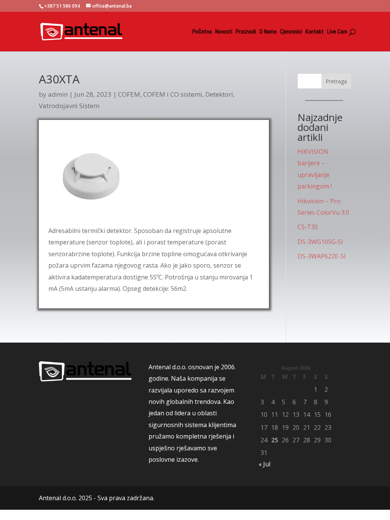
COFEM (129, 94)
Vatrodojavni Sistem (69, 105)
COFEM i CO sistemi (172, 94)
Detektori (219, 94)
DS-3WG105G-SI (320, 242)
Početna (202, 32)
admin (58, 94)
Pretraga (336, 81)
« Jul (264, 464)
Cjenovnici (291, 32)
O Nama (268, 32)
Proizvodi (246, 32)
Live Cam (337, 32)
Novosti (223, 32)
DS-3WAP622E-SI (321, 256)
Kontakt (314, 32)
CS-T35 (307, 227)
